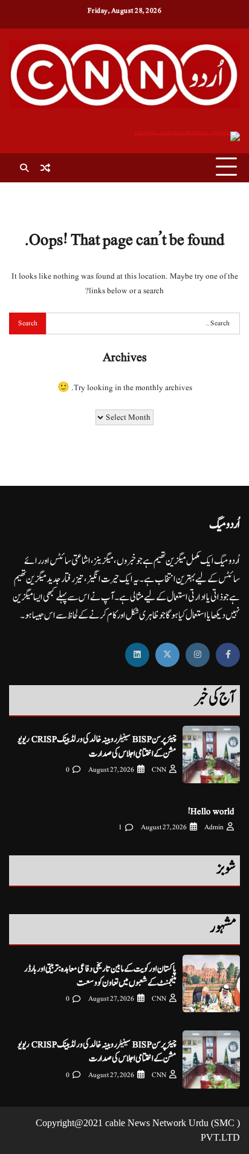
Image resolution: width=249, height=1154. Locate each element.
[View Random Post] (45, 168)
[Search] (24, 168)
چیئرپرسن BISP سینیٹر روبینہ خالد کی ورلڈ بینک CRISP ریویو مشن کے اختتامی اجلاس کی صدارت (97, 746)
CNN (159, 769)
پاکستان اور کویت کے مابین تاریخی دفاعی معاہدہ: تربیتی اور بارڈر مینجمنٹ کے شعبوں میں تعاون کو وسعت (100, 975)
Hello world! (211, 811)
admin (214, 827)
